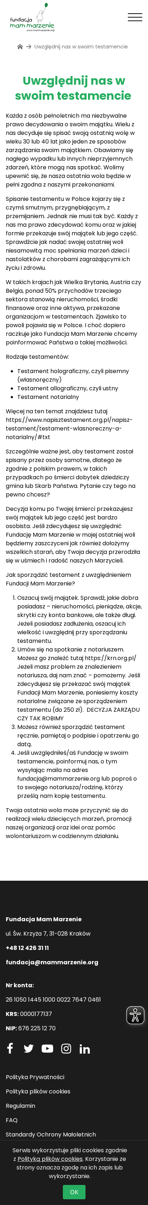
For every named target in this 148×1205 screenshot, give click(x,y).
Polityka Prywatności (35, 1077)
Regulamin (20, 1106)
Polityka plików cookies (38, 1091)
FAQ (12, 1120)
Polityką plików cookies (50, 1159)
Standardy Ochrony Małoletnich (51, 1134)
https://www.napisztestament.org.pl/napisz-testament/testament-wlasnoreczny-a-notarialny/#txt (69, 428)
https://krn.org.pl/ (111, 658)
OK (74, 1192)
